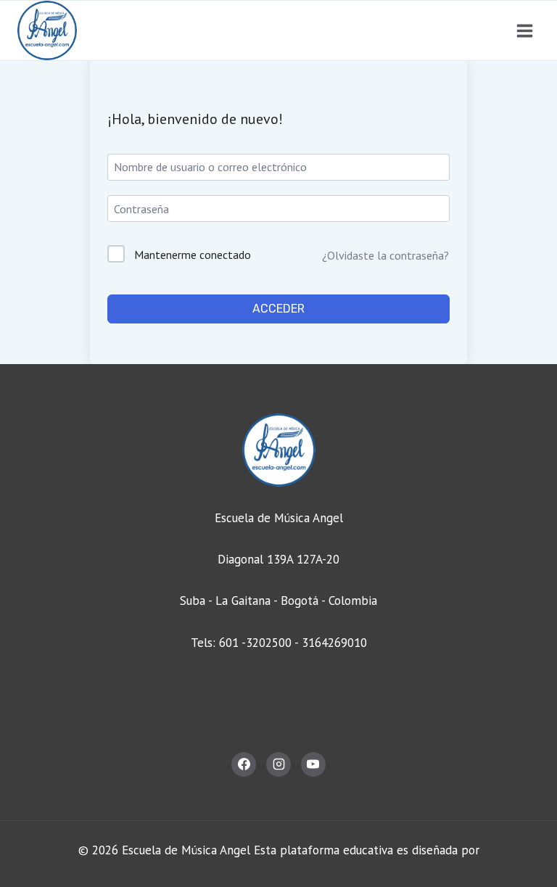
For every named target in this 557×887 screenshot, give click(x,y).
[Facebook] (243, 764)
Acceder (278, 308)
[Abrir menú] (524, 30)
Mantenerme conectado (192, 254)
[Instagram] (278, 764)
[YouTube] (313, 764)
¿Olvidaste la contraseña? (385, 255)
